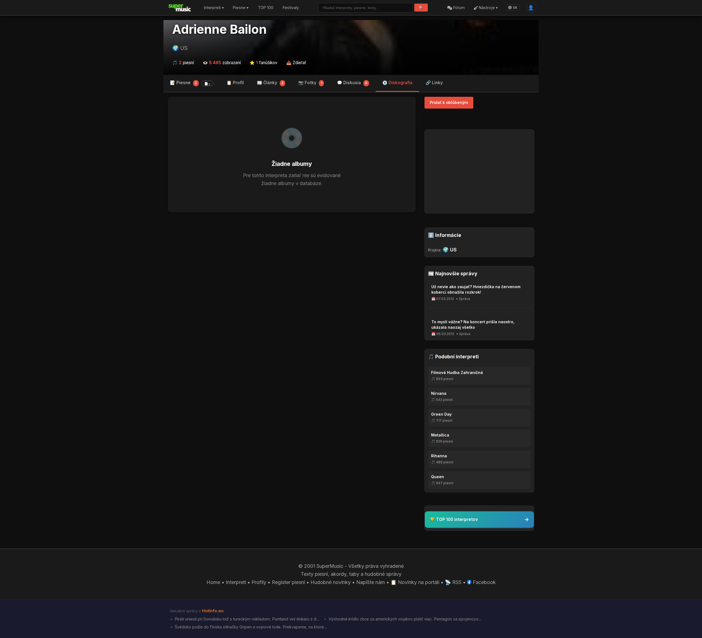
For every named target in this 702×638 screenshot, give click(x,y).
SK (515, 7)
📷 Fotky (310, 82)
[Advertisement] (292, 258)
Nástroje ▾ (488, 7)
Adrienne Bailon (219, 29)
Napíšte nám (370, 582)
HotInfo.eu (212, 610)
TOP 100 (265, 7)
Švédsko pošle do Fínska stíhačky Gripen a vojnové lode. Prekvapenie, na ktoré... (250, 627)
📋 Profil (235, 82)
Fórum (458, 7)
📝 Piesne (190, 83)
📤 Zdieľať (296, 62)
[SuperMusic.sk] (180, 7)
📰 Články (270, 82)
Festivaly (291, 7)
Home (213, 582)
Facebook (483, 582)
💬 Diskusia (352, 82)
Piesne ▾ (240, 7)
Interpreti (236, 582)
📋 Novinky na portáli (414, 582)
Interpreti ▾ (214, 7)
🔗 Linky (434, 82)
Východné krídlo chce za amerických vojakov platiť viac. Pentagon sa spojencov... (404, 619)
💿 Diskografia (397, 82)
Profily (258, 582)
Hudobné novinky (330, 582)
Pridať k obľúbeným (449, 102)
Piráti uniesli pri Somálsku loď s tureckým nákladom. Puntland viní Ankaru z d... (246, 619)
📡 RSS (453, 582)
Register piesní (288, 582)
